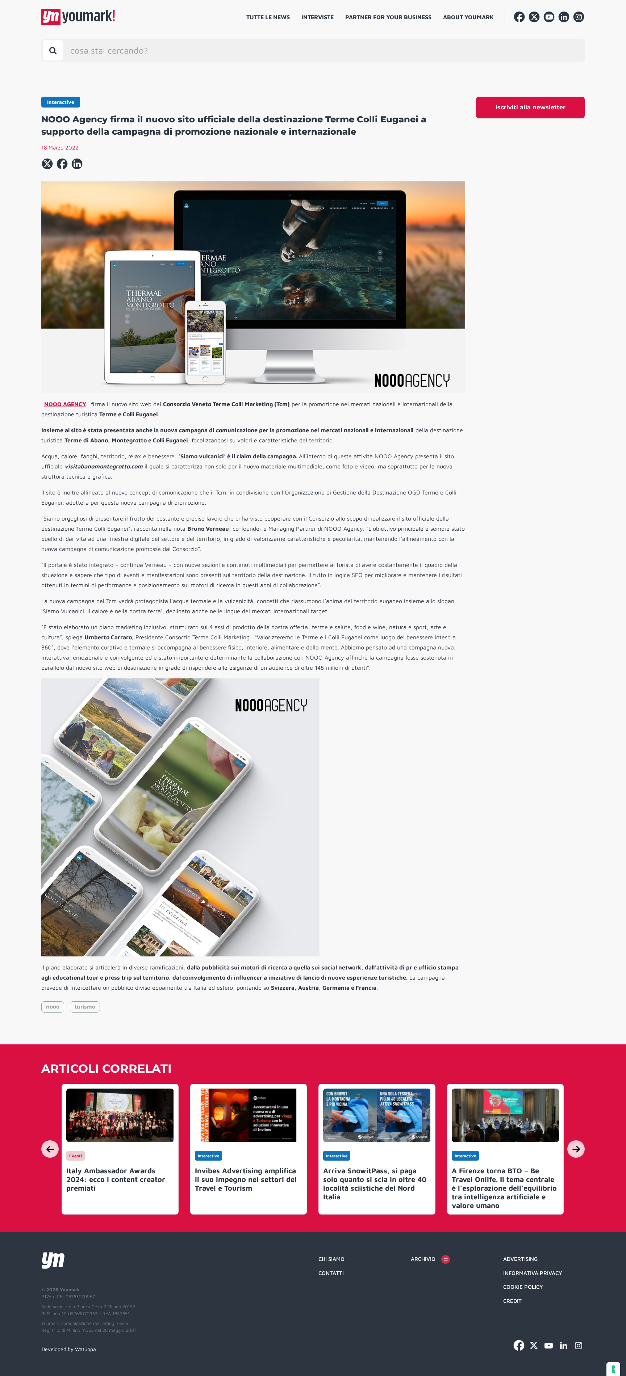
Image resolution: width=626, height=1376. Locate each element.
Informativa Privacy (532, 1273)
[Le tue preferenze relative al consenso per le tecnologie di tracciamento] (613, 1369)
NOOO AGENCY (65, 404)
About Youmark (468, 17)
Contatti (331, 1273)
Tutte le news (268, 17)
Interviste (317, 17)
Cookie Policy (523, 1287)
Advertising (520, 1259)
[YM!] (78, 17)
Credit (512, 1301)
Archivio (423, 1259)
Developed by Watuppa (69, 1349)
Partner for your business (388, 17)
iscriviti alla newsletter (531, 107)
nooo (52, 1006)
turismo (85, 1006)
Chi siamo (331, 1259)
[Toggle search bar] (53, 50)
